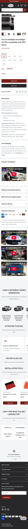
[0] (21, 5)
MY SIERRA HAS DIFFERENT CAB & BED (20, 435)
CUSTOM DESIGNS (20, 427)
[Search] (25, 9)
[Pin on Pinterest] (20, 91)
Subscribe (6, 497)
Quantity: (3, 73)
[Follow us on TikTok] (8, 509)
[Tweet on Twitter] (23, 91)
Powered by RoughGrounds (7, 525)
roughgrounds (5, 48)
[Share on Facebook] (17, 91)
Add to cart (14, 81)
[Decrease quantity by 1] (8, 73)
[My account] (18, 5)
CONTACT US (7, 427)
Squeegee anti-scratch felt (9, 394)
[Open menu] (2, 5)
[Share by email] (25, 91)
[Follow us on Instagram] (5, 509)
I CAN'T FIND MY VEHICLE (8, 435)
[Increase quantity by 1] (16, 73)
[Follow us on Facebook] (2, 509)
